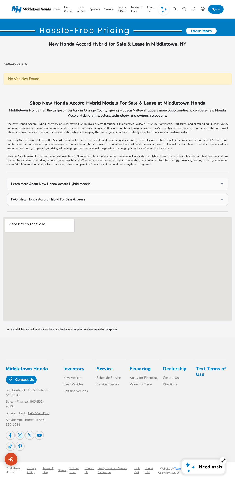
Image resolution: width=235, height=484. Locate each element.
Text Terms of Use (211, 371)
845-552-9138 (38, 413)
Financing (140, 369)
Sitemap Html (74, 470)
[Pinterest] (20, 446)
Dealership (174, 369)
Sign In (216, 9)
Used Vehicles (73, 384)
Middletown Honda (13, 470)
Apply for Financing (144, 378)
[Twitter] (29, 435)
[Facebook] (10, 435)
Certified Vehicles (75, 391)
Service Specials (108, 384)
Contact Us (24, 379)
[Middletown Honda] (31, 9)
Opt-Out (137, 470)
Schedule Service (109, 378)
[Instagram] (20, 435)
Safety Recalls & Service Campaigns (112, 470)
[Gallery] (117, 31)
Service (105, 369)
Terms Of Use (48, 470)
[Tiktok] (10, 446)
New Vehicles (73, 378)
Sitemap (62, 470)
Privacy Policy (31, 470)
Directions (170, 384)
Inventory (73, 369)
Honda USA (149, 470)
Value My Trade (141, 384)
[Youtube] (39, 435)
